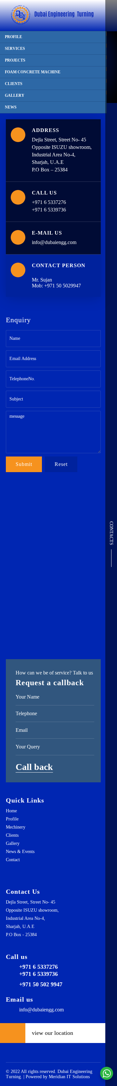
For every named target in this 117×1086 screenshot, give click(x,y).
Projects (15, 60)
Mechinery (15, 827)
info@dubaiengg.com (54, 242)
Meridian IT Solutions (69, 1076)
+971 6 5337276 (49, 202)
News (11, 107)
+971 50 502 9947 (40, 984)
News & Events (20, 851)
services (15, 48)
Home (11, 810)
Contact (13, 859)
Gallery (14, 95)
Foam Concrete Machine (32, 72)
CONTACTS (111, 533)
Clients (13, 83)
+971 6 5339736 (49, 209)
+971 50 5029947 (62, 285)
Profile (13, 37)
